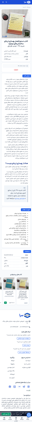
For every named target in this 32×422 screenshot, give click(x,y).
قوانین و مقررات (26, 367)
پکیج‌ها (12, 364)
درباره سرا (28, 361)
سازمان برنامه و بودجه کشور (11, 54)
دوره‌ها (12, 361)
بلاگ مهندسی (11, 371)
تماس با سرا (27, 364)
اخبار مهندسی (10, 367)
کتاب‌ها (24, 7)
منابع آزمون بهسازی (20, 198)
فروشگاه (28, 7)
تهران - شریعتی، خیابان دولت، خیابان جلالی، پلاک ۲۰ (15, 322)
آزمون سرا (11, 378)
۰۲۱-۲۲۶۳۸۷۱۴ (14, 327)
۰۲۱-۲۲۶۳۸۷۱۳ (24, 327)
